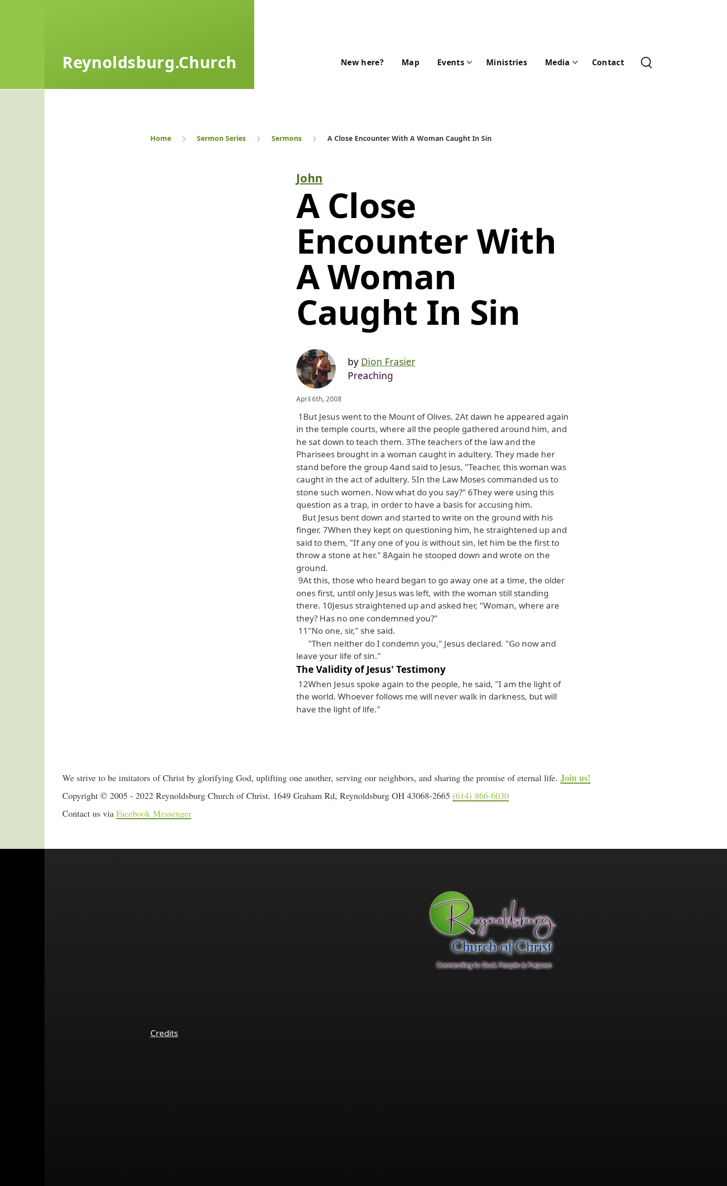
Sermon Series (221, 138)
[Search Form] (646, 62)
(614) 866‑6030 (481, 795)
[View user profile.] (316, 369)
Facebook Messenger (153, 813)
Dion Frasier (388, 361)
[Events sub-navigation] (475, 62)
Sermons (287, 138)
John (309, 178)
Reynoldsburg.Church (149, 62)
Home (160, 138)
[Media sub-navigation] (581, 62)
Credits (164, 1033)
